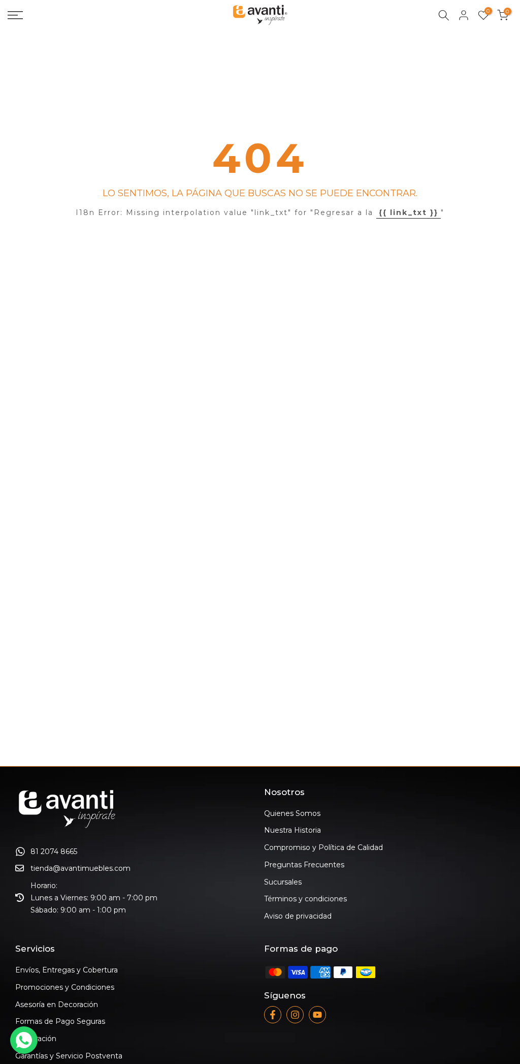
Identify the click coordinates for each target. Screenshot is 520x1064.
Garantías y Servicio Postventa (68, 1055)
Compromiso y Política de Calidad (323, 847)
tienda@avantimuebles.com (80, 868)
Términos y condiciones (305, 898)
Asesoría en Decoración (56, 1004)
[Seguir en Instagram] (295, 1014)
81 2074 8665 (53, 851)
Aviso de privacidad (298, 916)
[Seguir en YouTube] (317, 1014)
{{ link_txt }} (408, 212)
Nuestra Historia (292, 830)
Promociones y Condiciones (64, 987)
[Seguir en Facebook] (272, 1014)
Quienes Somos (292, 813)
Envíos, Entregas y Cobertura (66, 970)
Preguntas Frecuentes (304, 864)
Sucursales (283, 882)
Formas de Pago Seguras (60, 1021)
